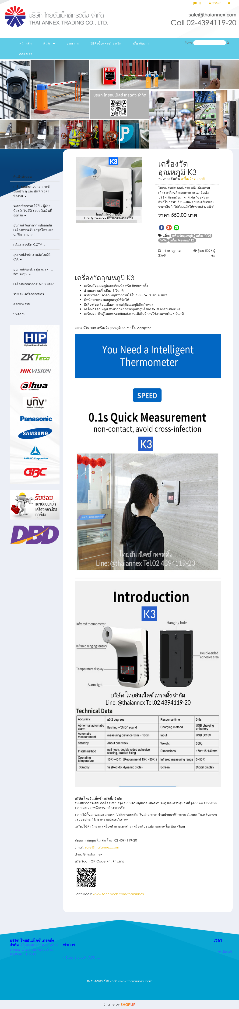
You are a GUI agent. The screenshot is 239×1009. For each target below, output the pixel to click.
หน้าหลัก (25, 43)
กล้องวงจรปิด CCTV (28, 244)
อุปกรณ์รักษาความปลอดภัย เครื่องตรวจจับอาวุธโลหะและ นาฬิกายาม (34, 230)
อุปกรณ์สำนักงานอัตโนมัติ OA (31, 256)
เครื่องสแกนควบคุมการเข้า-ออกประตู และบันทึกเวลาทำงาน (33, 191)
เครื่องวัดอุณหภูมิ (193, 178)
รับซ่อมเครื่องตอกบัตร (28, 294)
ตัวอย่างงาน (21, 304)
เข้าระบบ (216, 3)
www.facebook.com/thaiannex (118, 894)
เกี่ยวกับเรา (141, 43)
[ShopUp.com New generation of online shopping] (128, 1004)
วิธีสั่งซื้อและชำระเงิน (105, 43)
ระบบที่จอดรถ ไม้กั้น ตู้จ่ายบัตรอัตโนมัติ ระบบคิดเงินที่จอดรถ (32, 210)
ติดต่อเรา (25, 54)
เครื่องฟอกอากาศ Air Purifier (33, 284)
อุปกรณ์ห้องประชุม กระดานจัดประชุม (33, 271)
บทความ (73, 43)
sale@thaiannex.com (102, 847)
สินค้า (48, 43)
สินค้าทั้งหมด (22, 176)
